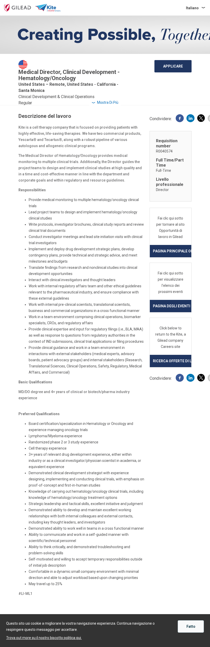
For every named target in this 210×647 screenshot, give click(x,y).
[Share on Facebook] (179, 119)
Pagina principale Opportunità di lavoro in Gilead (172, 251)
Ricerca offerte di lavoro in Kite (172, 361)
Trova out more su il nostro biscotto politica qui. (44, 638)
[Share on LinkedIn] (190, 119)
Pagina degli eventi (171, 306)
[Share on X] (201, 119)
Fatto (190, 626)
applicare (173, 66)
